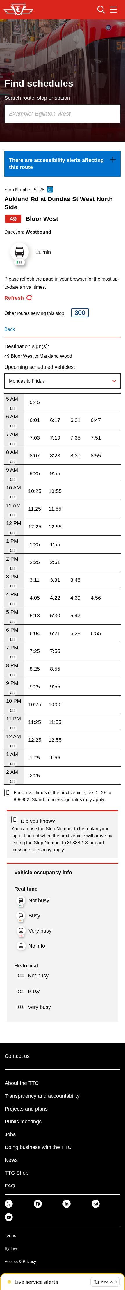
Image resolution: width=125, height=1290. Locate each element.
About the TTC (22, 1083)
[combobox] (62, 113)
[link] (62, 164)
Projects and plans (26, 1109)
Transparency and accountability (42, 1096)
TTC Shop (16, 1173)
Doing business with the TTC (38, 1147)
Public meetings (23, 1122)
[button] (105, 1282)
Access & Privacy (20, 1261)
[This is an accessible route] (50, 189)
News (11, 1160)
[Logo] (18, 9)
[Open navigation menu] (113, 9)
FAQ (10, 1186)
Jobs (10, 1134)
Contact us (17, 1056)
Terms (10, 1235)
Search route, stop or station (37, 98)
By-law (11, 1248)
